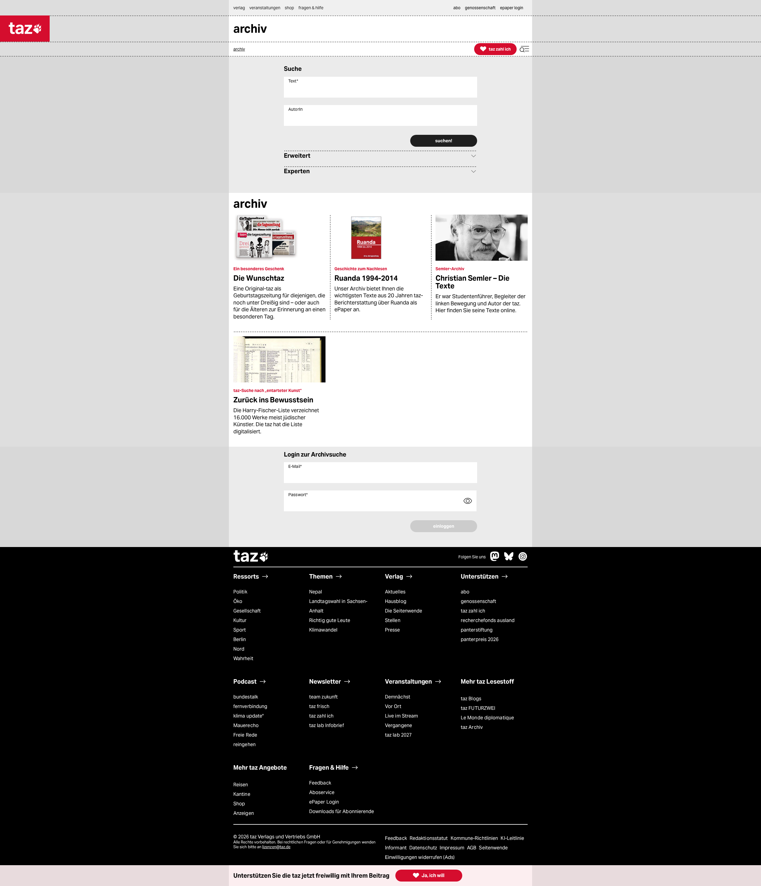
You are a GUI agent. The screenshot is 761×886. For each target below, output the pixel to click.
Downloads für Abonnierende (341, 811)
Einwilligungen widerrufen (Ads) (420, 857)
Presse (392, 630)
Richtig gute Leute (329, 620)
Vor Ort (393, 706)
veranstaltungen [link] (264, 7)
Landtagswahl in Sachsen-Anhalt (338, 606)
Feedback (320, 783)
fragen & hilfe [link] (310, 7)
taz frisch (319, 706)
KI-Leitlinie (512, 838)
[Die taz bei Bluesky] (509, 559)
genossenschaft (478, 601)
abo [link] (456, 7)
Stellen (392, 620)
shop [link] (289, 7)
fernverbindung (250, 706)
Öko (237, 601)
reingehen (244, 744)
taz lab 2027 (398, 735)
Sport (239, 630)
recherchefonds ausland (488, 620)
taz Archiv (472, 727)
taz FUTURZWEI (478, 708)
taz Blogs (471, 699)
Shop (239, 804)
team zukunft (323, 697)
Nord (238, 649)
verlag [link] (239, 7)
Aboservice (321, 792)
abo (465, 592)
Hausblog (395, 601)
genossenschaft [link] (480, 7)
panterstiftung (477, 630)
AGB (472, 848)
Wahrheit (243, 658)
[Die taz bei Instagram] (523, 559)
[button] (524, 49)
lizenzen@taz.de (276, 846)
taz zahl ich (473, 611)
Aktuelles (395, 592)
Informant (396, 848)
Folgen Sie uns (472, 557)
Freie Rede (245, 735)
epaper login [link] (511, 7)
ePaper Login (324, 802)
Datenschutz (423, 848)
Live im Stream (401, 716)
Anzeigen (243, 813)
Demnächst (397, 697)
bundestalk (245, 697)
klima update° (248, 716)
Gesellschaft (247, 611)
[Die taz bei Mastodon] (495, 559)
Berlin (239, 639)
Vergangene (398, 725)
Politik (240, 592)
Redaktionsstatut (429, 838)
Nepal (315, 592)
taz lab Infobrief (326, 725)
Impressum (453, 848)
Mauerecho (246, 725)
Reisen (240, 785)
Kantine (241, 794)
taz (251, 557)
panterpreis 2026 (480, 639)
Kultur (240, 620)
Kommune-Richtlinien (475, 838)
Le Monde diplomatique (487, 718)
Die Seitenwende (403, 611)
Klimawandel (323, 630)
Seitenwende (493, 848)
